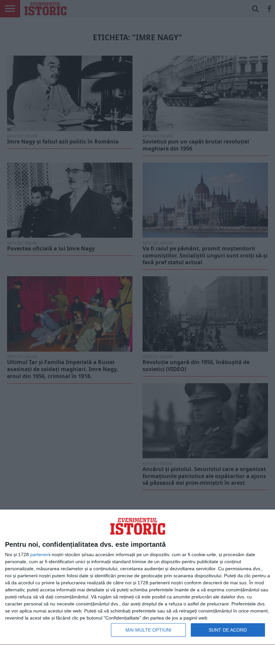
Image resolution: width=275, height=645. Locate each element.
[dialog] (137, 577)
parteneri (39, 554)
